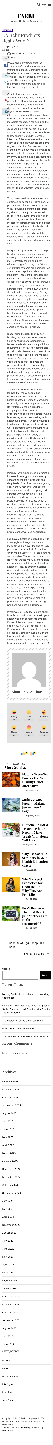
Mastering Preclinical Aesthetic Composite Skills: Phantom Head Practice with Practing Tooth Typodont (26, 1009)
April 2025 (8, 1145)
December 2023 (11, 1224)
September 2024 (11, 1192)
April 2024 (8, 1216)
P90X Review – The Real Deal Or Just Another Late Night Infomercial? (34, 916)
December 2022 (11, 1296)
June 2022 (8, 1344)
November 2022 (11, 1304)
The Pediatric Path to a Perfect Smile (22, 1020)
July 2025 (7, 1121)
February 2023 (10, 1280)
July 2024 (7, 1200)
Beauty (6, 1360)
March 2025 (9, 1153)
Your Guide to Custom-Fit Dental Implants (25, 1036)
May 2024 (8, 1208)
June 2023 (8, 1248)
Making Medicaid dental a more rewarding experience (25, 996)
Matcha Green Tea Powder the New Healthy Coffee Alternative (35, 780)
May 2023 (8, 1256)
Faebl (26, 16)
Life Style (7, 1384)
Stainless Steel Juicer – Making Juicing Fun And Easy (33, 805)
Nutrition (7, 1392)
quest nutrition (19, 764)
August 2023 (9, 1232)
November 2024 (11, 1177)
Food (5, 1368)
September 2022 (11, 1320)
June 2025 (8, 1129)
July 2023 (7, 1240)
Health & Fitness (11, 1376)
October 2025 (10, 1097)
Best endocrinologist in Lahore (19, 1028)
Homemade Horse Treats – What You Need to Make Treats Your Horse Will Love (35, 832)
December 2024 (11, 1169)
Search (6, 968)
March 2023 (9, 1272)
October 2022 (10, 1312)
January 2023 (10, 1288)
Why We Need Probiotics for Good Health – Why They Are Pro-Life (32, 887)
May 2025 (8, 1137)
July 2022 (7, 1336)
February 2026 (10, 1081)
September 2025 (11, 1105)
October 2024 (10, 1185)
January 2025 (10, 1161)
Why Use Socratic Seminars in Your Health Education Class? (35, 859)
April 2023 (8, 1264)
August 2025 (9, 1113)
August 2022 (9, 1328)
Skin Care (7, 1400)
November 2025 (11, 1089)
